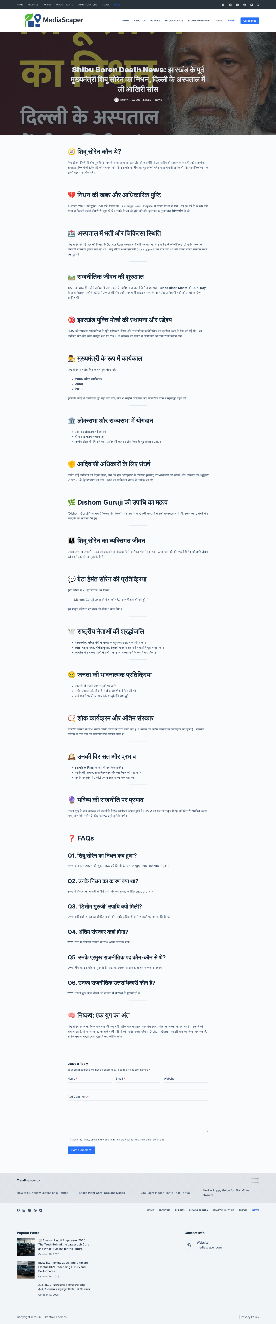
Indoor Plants (64, 4)
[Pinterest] (244, 5)
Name (72, 1078)
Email (120, 1078)
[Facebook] (223, 5)
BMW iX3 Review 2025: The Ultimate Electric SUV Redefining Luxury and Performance (63, 1267)
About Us (33, 4)
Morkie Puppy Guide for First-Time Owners (226, 1193)
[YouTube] (251, 5)
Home (20, 4)
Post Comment (81, 1150)
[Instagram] (237, 5)
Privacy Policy (250, 1317)
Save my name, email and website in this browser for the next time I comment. (118, 1139)
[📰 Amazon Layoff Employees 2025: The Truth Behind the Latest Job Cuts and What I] (26, 1247)
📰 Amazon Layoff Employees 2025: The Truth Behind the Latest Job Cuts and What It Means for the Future (63, 1245)
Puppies (47, 4)
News (117, 4)
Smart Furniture (87, 4)
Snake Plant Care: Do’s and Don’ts (102, 1193)
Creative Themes (55, 1317)
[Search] (258, 5)
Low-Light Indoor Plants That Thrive (165, 1193)
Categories (249, 20)
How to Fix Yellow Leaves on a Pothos (42, 1193)
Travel (105, 4)
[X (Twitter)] (230, 5)
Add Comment (78, 1096)
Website (169, 1078)
